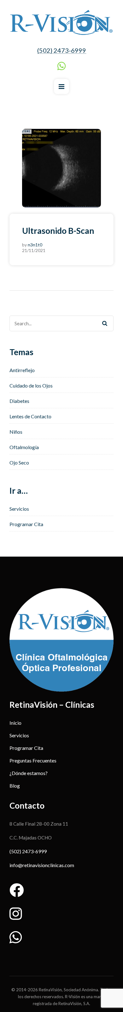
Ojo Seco (19, 462)
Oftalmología (24, 447)
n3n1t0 (35, 244)
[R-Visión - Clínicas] (61, 22)
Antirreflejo (22, 370)
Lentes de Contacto (30, 416)
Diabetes (19, 401)
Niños (15, 432)
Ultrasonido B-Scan (58, 231)
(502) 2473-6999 (61, 50)
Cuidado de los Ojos (31, 385)
